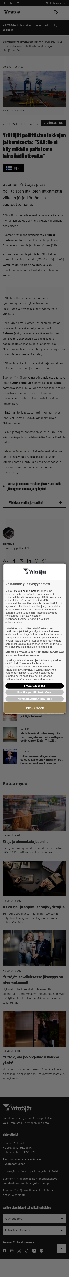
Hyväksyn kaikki (34, 685)
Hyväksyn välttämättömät (34, 692)
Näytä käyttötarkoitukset (34, 698)
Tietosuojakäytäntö (34, 708)
